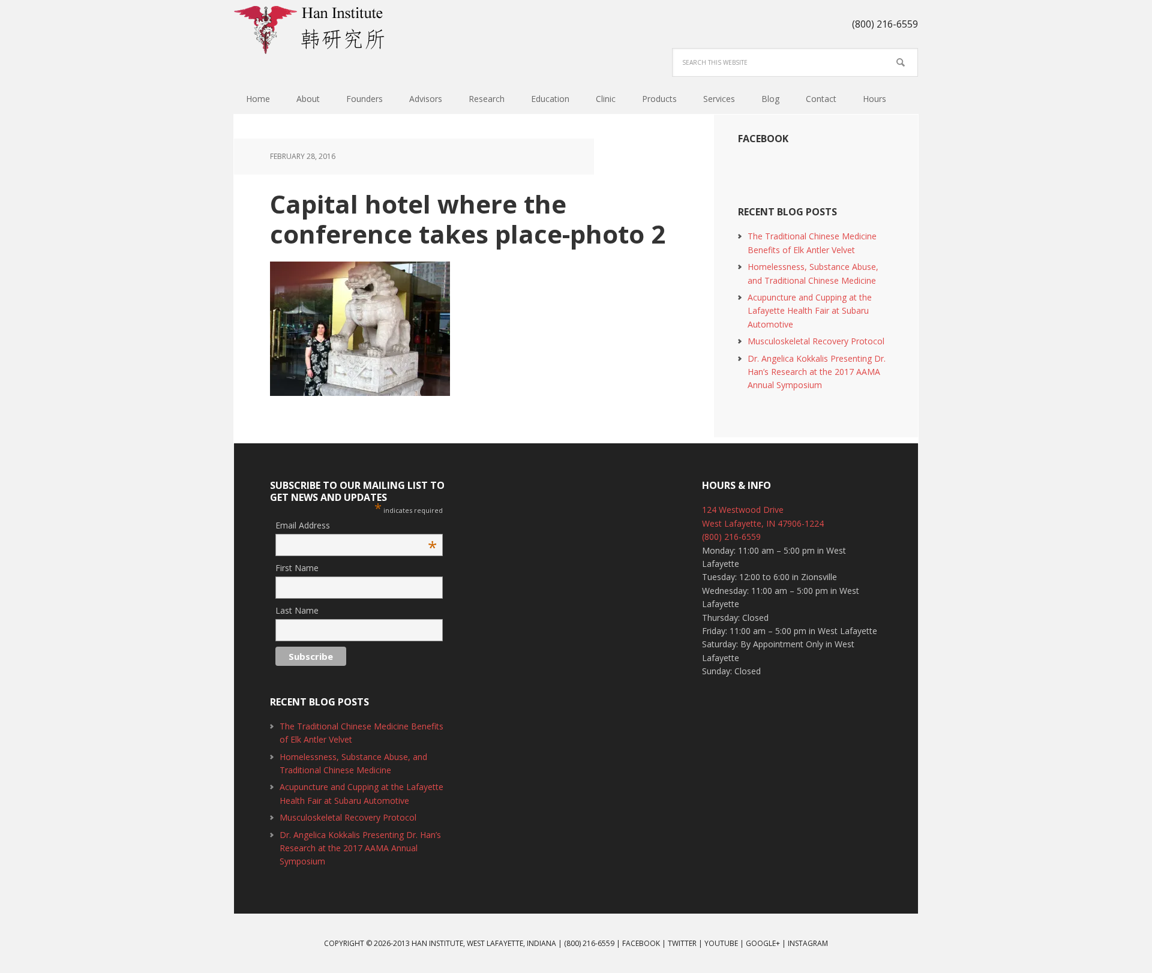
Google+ (763, 943)
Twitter (682, 943)
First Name (297, 567)
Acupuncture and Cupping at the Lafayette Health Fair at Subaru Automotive (810, 311)
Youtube (721, 943)
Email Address (356, 525)
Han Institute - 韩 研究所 (312, 30)
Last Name (297, 610)
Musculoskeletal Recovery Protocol (816, 341)
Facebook (763, 138)
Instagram (808, 943)
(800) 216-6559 (731, 536)
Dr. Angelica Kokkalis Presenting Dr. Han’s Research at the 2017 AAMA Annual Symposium (817, 372)
